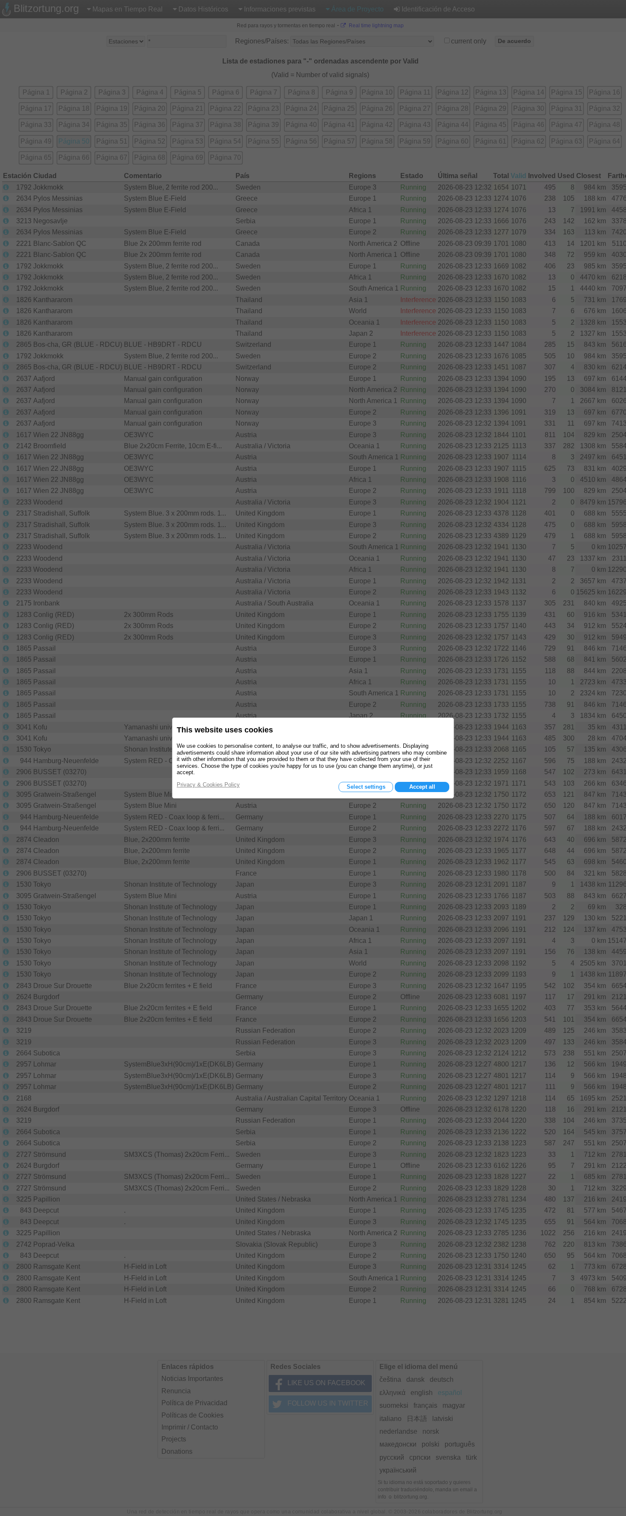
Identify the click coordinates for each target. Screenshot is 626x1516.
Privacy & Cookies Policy (208, 784)
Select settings (366, 787)
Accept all (422, 787)
